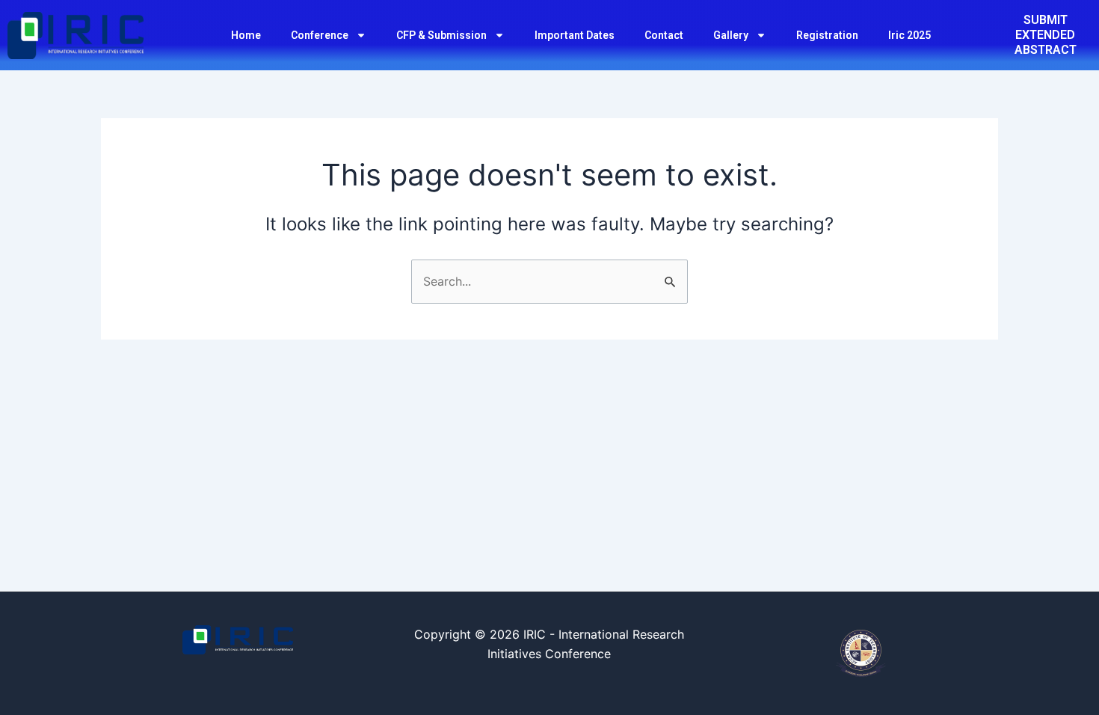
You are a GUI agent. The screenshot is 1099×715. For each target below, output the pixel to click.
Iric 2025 (909, 35)
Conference (319, 35)
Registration (827, 35)
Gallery (730, 35)
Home (246, 35)
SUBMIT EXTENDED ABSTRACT (1046, 35)
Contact (663, 35)
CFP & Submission (441, 35)
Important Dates (575, 35)
